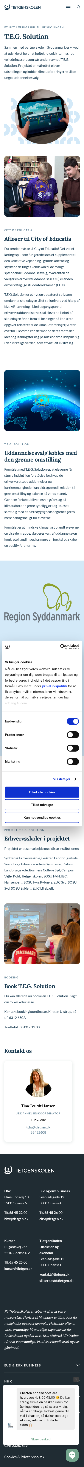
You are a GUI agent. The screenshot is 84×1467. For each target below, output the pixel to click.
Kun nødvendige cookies (42, 817)
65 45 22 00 (18, 1213)
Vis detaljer (61, 779)
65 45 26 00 (53, 1213)
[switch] (73, 734)
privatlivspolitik (55, 686)
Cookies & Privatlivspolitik (24, 1457)
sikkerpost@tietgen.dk (56, 1281)
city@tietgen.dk (51, 1219)
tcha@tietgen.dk (38, 1127)
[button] (72, 1455)
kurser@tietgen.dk (18, 1268)
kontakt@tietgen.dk (54, 1274)
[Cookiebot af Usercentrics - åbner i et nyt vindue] (60, 647)
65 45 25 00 (18, 1262)
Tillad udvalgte (42, 805)
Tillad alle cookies (42, 792)
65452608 (38, 1132)
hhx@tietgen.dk (16, 1219)
